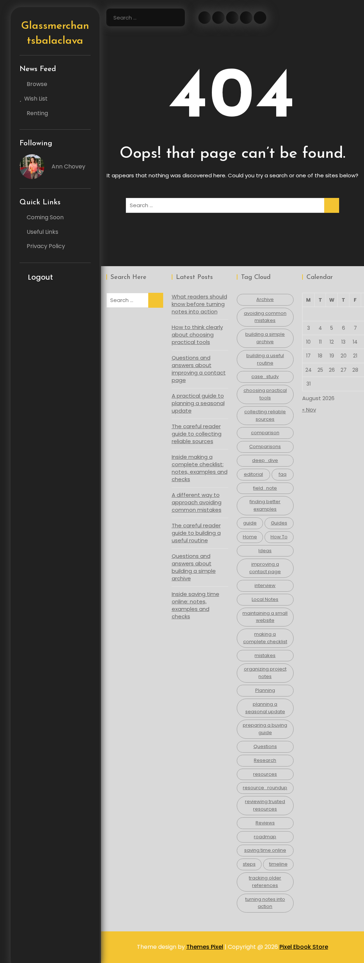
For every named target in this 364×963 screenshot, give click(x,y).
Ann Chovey (68, 166)
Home (250, 536)
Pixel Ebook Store (303, 947)
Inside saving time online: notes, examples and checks (195, 605)
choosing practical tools (265, 394)
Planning (265, 690)
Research (265, 760)
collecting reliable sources (265, 415)
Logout (40, 277)
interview (265, 585)
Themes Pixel (204, 947)
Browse (37, 84)
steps (249, 864)
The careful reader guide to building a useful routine (196, 533)
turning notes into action (265, 903)
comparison (265, 432)
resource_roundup (265, 787)
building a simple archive (265, 338)
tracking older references (265, 882)
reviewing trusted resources (265, 805)
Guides (279, 523)
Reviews (265, 822)
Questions (265, 746)
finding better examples (265, 505)
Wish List (36, 99)
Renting (37, 113)
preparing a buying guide (265, 729)
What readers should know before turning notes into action (199, 304)
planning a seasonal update (265, 708)
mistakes (265, 655)
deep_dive (265, 460)
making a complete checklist (265, 638)
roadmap (265, 836)
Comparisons (265, 446)
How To (279, 536)
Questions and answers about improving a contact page (199, 369)
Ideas (265, 550)
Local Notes (265, 599)
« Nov (309, 409)
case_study (265, 376)
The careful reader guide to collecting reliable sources (196, 434)
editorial (253, 474)
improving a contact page (265, 568)
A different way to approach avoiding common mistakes (196, 502)
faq (283, 474)
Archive (265, 299)
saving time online (265, 850)
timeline (278, 864)
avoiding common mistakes (265, 317)
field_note (265, 488)
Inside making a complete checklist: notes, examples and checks (200, 468)
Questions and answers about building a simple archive (194, 567)
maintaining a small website (265, 617)
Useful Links (42, 232)
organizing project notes (265, 673)
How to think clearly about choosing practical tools (197, 334)
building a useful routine (265, 359)
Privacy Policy (46, 246)
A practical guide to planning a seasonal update (198, 403)
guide (250, 523)
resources (265, 774)
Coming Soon (45, 217)
